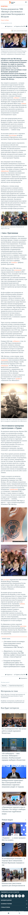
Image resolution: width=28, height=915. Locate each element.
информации (5, 171)
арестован (23, 626)
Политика (4, 6)
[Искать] (19, 913)
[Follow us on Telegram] (12, 896)
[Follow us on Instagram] (5, 896)
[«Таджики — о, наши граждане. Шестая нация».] (14, 829)
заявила (23, 103)
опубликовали (13, 489)
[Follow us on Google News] (19, 896)
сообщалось (16, 341)
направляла (4, 360)
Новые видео (7, 820)
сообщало (16, 98)
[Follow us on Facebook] (9, 896)
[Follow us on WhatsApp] (16, 896)
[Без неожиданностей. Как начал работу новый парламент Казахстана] (14, 720)
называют (14, 262)
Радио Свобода (5, 20)
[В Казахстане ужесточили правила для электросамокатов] (14, 875)
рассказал (6, 579)
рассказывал (13, 135)
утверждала (4, 365)
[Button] (8, 26)
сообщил (22, 604)
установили (17, 270)
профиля (18, 378)
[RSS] (23, 896)
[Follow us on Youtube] (2, 896)
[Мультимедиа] (8, 913)
